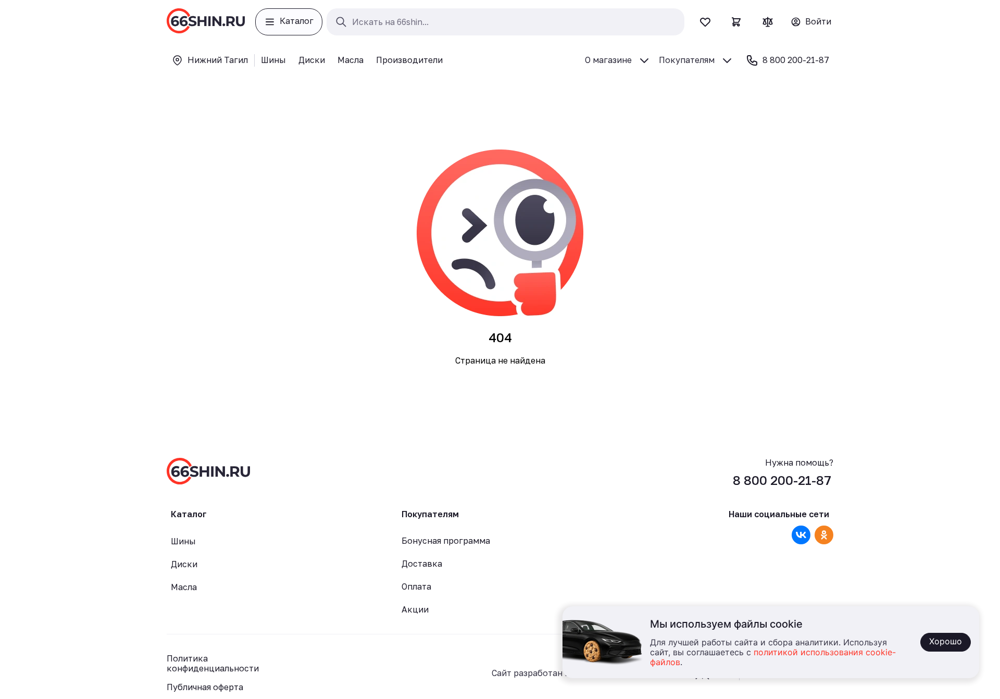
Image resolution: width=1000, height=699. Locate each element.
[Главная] (206, 21)
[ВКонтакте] (801, 535)
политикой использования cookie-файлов (773, 657)
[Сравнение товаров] (767, 21)
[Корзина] (736, 21)
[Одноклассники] (824, 535)
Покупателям (687, 60)
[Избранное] (705, 21)
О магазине (608, 60)
